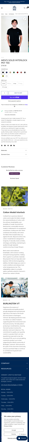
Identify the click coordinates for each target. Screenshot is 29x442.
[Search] (24, 8)
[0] (27, 8)
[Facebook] (2, 145)
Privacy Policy (8, 426)
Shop (6, 13)
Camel (10, 72)
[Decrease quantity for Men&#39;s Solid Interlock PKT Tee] (2, 93)
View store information (10, 114)
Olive (3, 76)
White (7, 76)
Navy (7, 72)
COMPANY (5, 363)
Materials (4, 150)
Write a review (14, 173)
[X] (5, 145)
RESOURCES (6, 369)
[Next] (17, 53)
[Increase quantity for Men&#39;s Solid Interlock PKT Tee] (6, 93)
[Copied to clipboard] (14, 145)
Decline (14, 434)
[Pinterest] (8, 145)
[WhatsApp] (11, 145)
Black (3, 72)
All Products (11, 13)
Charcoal (25, 72)
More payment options (14, 101)
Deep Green (14, 72)
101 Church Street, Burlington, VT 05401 (12, 385)
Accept (14, 430)
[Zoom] (24, 18)
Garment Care (5, 154)
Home (2, 13)
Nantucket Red (21, 72)
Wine (17, 72)
